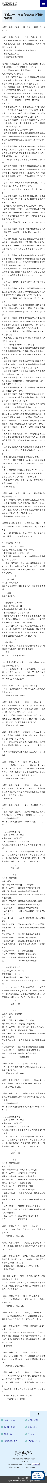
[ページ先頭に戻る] (38, 1414)
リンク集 (31, 1434)
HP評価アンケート (34, 1441)
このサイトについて (10, 1420)
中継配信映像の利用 (10, 1441)
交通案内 (36, 1464)
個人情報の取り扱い (10, 1427)
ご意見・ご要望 (33, 1420)
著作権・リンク (9, 1434)
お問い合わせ (32, 1427)
